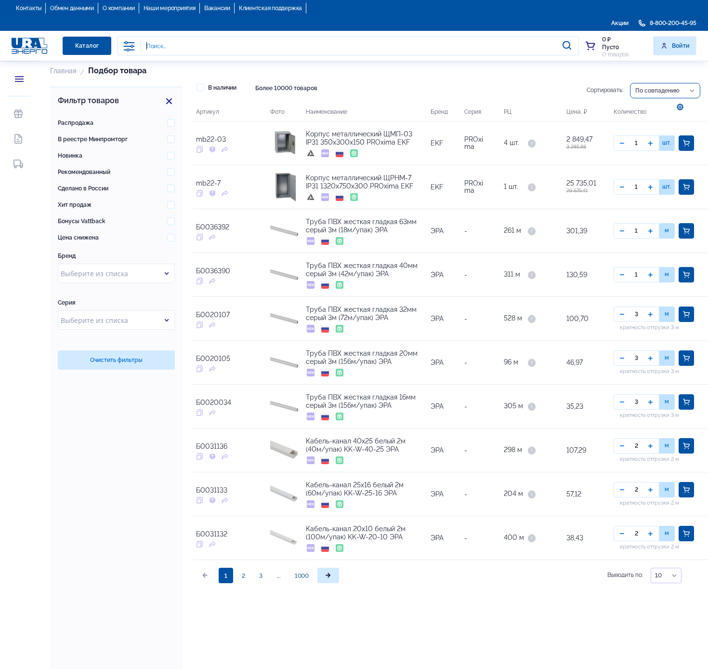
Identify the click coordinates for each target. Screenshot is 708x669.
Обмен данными (72, 8)
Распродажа (75, 123)
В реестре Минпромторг (93, 139)
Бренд (67, 256)
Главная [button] (63, 71)
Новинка (70, 155)
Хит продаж (75, 204)
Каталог (87, 45)
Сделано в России (83, 188)
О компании (119, 8)
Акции (620, 23)
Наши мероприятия (170, 8)
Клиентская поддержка (270, 8)
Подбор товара (117, 70)
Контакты (28, 8)
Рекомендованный (84, 172)
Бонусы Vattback (81, 221)
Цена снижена (78, 237)
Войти (681, 45)
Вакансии (217, 8)
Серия (67, 302)
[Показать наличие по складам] (532, 142)
